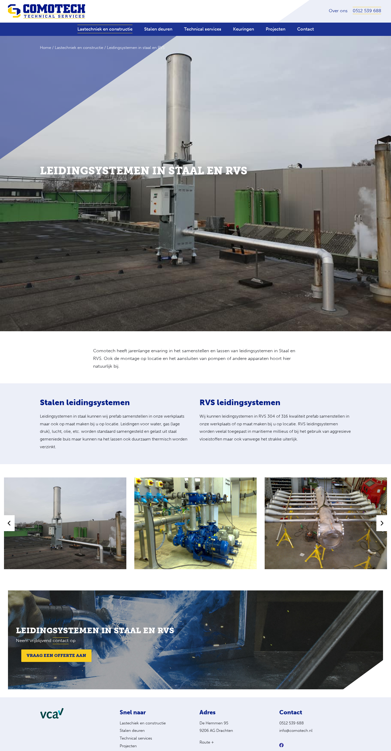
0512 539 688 (291, 723)
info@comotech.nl (296, 730)
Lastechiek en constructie (143, 723)
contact (61, 640)
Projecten (128, 746)
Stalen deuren (132, 730)
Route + (206, 742)
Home (45, 47)
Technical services (136, 738)
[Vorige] (9, 523)
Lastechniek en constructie (79, 47)
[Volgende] (381, 523)
